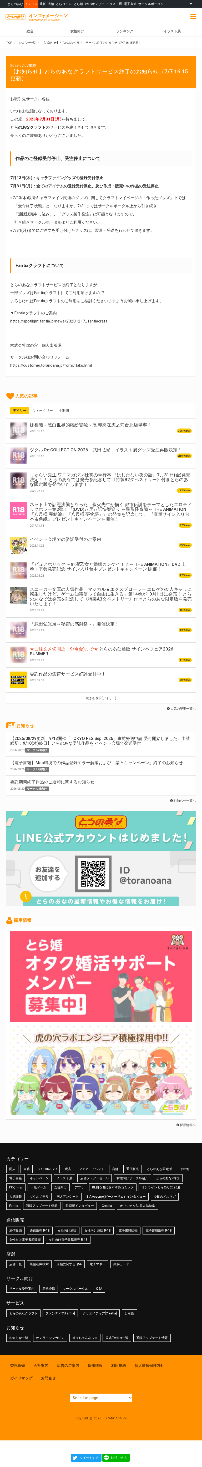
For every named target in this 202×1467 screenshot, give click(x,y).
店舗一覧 (15, 1264)
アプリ (79, 1187)
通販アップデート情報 (42, 1206)
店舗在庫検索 (39, 1264)
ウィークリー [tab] (42, 410)
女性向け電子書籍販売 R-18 (68, 1240)
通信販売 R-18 (40, 1230)
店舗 (51, 4)
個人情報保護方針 (149, 1365)
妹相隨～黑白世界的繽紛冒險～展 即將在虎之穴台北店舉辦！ (91, 424)
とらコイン (64, 4)
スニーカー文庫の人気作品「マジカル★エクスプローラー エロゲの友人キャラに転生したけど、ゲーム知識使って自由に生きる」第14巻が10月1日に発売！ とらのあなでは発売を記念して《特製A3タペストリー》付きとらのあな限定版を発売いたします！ (111, 596)
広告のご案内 (68, 1365)
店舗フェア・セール (94, 1178)
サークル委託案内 (21, 1288)
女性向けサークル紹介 (132, 1178)
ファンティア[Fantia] (60, 1313)
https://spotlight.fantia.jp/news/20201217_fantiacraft (58, 321)
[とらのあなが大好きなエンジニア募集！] (101, 1113)
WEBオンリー (94, 4)
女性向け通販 (67, 1230)
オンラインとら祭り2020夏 (161, 1187)
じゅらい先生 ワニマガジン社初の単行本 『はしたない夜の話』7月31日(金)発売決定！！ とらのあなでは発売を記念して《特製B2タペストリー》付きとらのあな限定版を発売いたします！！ (110, 479)
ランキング (124, 31)
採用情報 (95, 1365)
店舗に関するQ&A (69, 1264)
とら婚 (78, 4)
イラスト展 (114, 4)
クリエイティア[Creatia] (100, 1313)
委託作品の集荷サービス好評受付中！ (68, 674)
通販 (42, 4)
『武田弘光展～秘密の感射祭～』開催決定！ (74, 624)
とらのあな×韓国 (168, 1178)
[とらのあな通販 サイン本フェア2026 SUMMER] (18, 655)
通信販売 (132, 1169)
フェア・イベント (91, 1169)
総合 (30, 31)
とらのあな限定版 (159, 1169)
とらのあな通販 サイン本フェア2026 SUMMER (101, 651)
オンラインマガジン (50, 1338)
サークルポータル (151, 4)
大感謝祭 (15, 1196)
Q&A (99, 1288)
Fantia (13, 1206)
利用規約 (118, 1365)
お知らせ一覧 (18, 1338)
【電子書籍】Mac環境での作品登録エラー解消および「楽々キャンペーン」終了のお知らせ (96, 762)
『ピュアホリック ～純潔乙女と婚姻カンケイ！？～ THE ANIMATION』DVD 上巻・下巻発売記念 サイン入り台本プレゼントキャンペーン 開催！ (108, 567)
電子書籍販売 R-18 (158, 1230)
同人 (12, 1169)
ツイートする (89, 1458)
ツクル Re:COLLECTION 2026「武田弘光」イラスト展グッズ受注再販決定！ (106, 449)
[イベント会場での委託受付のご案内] (18, 545)
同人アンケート (68, 1196)
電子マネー (97, 1264)
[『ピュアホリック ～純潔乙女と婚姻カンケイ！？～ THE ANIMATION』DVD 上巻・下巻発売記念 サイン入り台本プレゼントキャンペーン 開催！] (18, 570)
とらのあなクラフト (23, 1313)
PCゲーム (16, 1187)
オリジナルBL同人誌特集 (137, 1206)
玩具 (68, 1169)
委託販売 (17, 1365)
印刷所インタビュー (79, 1206)
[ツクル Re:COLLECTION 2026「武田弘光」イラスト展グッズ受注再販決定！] (18, 455)
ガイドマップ (21, 1378)
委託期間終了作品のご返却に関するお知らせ (52, 781)
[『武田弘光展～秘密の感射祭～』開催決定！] (18, 630)
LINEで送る (119, 1458)
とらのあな (15, 4)
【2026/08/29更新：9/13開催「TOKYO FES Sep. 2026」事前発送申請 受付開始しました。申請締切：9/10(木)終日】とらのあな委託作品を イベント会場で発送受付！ (100, 741)
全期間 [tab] (64, 410)
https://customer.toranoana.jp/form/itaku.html (51, 365)
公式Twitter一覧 (116, 1338)
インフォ (31, 4)
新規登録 (48, 1288)
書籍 (26, 1169)
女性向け (77, 31)
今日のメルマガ (165, 1196)
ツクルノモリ (39, 1196)
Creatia (107, 1206)
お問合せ (48, 1378)
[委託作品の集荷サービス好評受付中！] (18, 680)
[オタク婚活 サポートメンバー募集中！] (101, 1019)
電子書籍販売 (128, 1230)
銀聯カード (121, 1264)
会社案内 (41, 1365)
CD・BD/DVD (47, 1169)
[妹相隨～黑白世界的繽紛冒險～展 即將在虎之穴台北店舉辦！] (18, 430)
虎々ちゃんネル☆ (85, 1338)
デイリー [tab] (20, 410)
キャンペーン (39, 1178)
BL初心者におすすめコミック (113, 1187)
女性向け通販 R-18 (97, 1230)
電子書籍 (130, 4)
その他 (184, 1169)
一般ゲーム (38, 1187)
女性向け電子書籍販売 (25, 1240)
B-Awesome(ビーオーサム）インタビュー (116, 1196)
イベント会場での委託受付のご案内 (65, 539)
